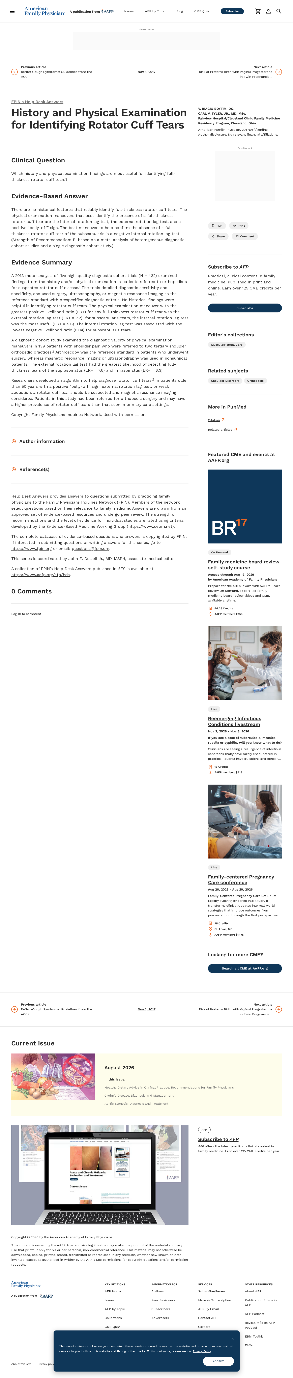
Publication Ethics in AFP (261, 1302)
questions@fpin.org (90, 548)
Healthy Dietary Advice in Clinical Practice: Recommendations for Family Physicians (169, 1087)
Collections (113, 1318)
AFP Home (113, 1291)
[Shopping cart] (258, 11)
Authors (157, 1291)
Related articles (220, 429)
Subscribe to (218, 1139)
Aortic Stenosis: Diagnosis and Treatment (136, 1103)
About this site (21, 1364)
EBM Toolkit (254, 1336)
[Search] (278, 11)
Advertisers (160, 1318)
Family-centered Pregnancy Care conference (241, 879)
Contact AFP (207, 1318)
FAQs (249, 1345)
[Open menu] (12, 11)
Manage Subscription (214, 1300)
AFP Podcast (254, 1314)
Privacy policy (47, 1364)
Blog (179, 11)
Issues (129, 11)
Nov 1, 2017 (146, 72)
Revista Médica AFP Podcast (260, 1325)
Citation (214, 420)
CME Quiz (201, 11)
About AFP (253, 1291)
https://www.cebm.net (150, 526)
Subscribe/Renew (212, 1291)
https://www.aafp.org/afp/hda (40, 574)
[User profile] (268, 11)
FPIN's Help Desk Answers (37, 101)
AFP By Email (208, 1309)
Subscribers (160, 1309)
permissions (112, 1260)
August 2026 (119, 1067)
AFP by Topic (155, 11)
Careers (204, 1327)
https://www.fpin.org (31, 548)
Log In (16, 614)
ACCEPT (218, 1361)
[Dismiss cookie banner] (232, 1338)
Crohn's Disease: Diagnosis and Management (139, 1095)
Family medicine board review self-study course (244, 564)
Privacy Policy (202, 1351)
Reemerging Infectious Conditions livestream (234, 721)
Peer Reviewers (163, 1300)
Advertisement (147, 29)
